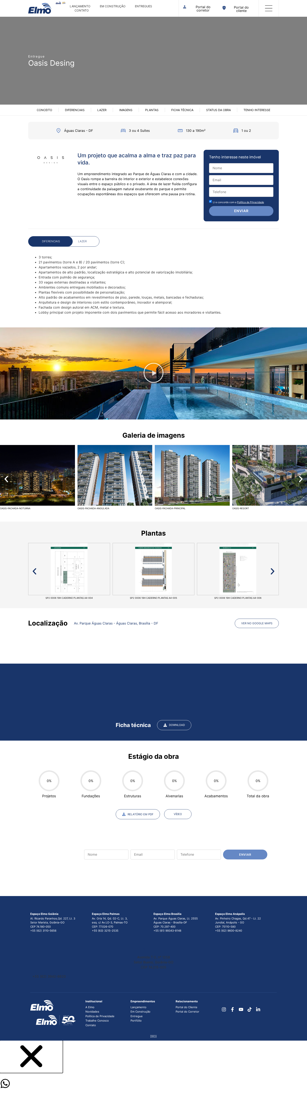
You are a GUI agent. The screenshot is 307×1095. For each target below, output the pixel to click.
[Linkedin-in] (258, 1009)
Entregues (143, 6)
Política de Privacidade (250, 202)
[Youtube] (241, 1009)
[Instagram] (224, 1009)
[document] (153, 1068)
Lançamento (80, 6)
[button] (153, 373)
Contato (82, 10)
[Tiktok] (249, 1009)
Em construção (113, 6)
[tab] (50, 241)
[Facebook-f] (232, 1009)
